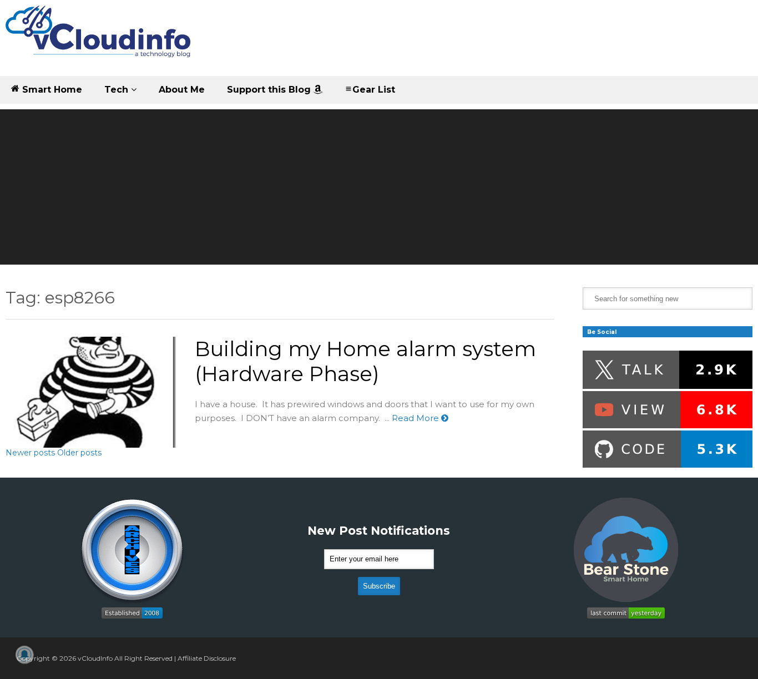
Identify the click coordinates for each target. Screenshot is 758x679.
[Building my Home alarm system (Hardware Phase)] (91, 392)
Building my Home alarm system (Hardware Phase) (365, 361)
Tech (117, 89)
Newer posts (30, 453)
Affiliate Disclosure (207, 658)
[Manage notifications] (24, 654)
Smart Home (50, 89)
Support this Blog (270, 89)
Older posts (79, 453)
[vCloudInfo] (100, 41)
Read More (416, 418)
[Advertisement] (379, 187)
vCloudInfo (95, 658)
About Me (182, 89)
